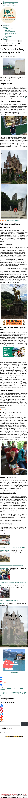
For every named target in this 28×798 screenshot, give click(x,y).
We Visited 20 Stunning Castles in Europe (11, 565)
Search (4, 41)
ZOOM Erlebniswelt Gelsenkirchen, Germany (12, 547)
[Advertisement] (10, 757)
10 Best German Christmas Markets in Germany (13, 582)
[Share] (14, 685)
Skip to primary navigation (10, 2)
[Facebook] (14, 677)
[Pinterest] (14, 681)
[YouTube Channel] (14, 716)
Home (9, 44)
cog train (24, 98)
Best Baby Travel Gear (11, 410)
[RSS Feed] (14, 719)
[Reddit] (14, 683)
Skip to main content (8, 3)
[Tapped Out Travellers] (8, 22)
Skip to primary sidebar (9, 5)
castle (21, 688)
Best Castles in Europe (12, 220)
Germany (14, 44)
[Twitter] (14, 679)
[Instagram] (14, 708)
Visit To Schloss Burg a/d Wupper (9, 600)
